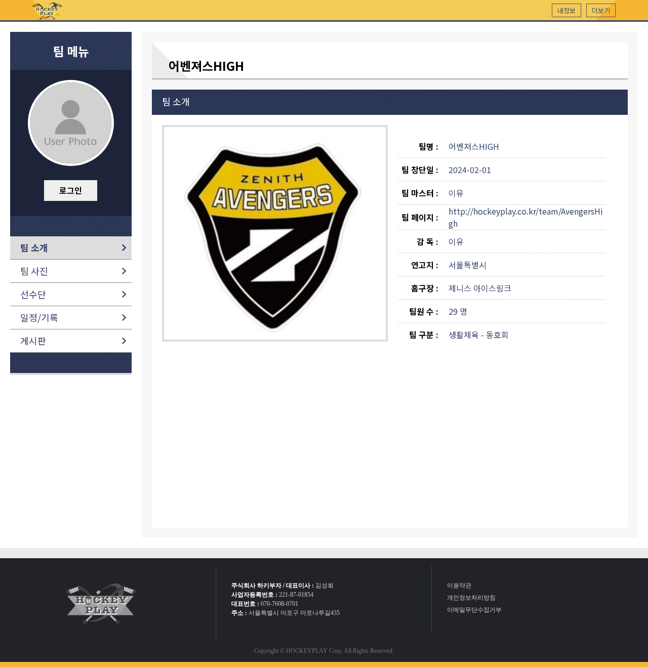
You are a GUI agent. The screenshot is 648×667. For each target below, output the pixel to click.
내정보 (566, 10)
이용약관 (459, 585)
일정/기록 (39, 317)
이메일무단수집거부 (474, 609)
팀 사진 (34, 270)
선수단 (33, 294)
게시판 (33, 340)
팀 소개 (34, 247)
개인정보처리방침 (471, 597)
